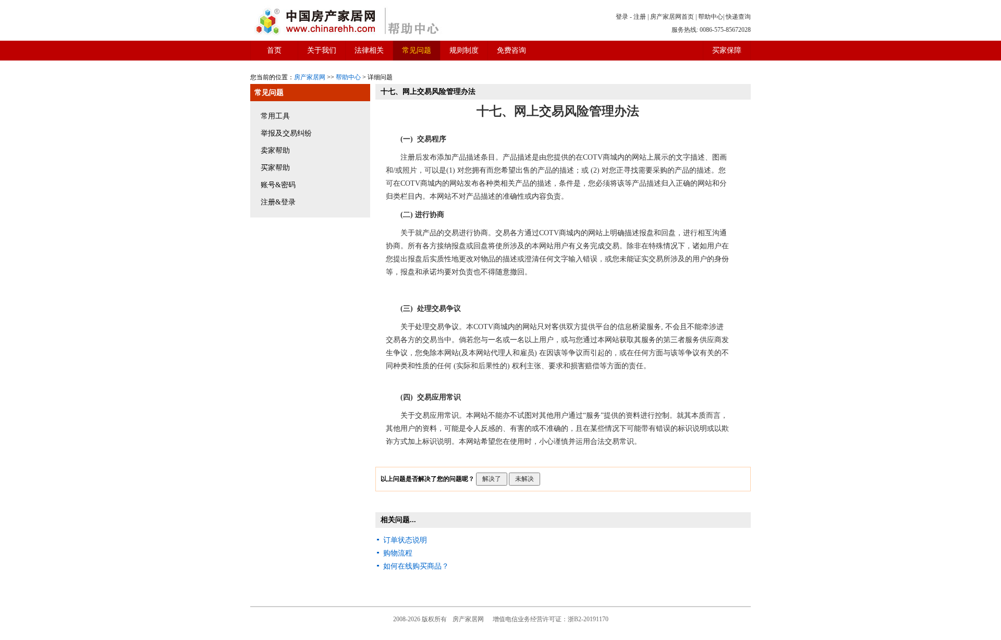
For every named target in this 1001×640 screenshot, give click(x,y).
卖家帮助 (275, 150)
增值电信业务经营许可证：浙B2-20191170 (550, 619)
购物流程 (397, 553)
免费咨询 (511, 50)
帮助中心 (710, 16)
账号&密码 (278, 185)
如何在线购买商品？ (416, 566)
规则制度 (464, 50)
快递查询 (738, 16)
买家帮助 (275, 168)
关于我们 (321, 50)
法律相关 (369, 50)
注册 (639, 16)
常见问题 (416, 50)
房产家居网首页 (672, 16)
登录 (622, 16)
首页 (274, 50)
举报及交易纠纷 (286, 133)
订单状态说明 (405, 540)
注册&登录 (278, 202)
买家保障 (726, 50)
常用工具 (275, 116)
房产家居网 (309, 77)
